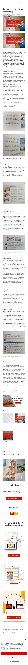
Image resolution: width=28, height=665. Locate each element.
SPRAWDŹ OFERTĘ (14, 618)
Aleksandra (12, 14)
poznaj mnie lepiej (14, 499)
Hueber (4, 391)
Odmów (14, 657)
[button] (26, 639)
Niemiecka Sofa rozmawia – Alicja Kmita (11, 634)
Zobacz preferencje (14, 661)
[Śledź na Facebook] (16, 513)
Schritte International (15, 158)
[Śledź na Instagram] (12, 513)
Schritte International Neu (18, 311)
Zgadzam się (14, 653)
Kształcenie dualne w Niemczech (9, 632)
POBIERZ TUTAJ (14, 555)
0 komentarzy (11, 15)
